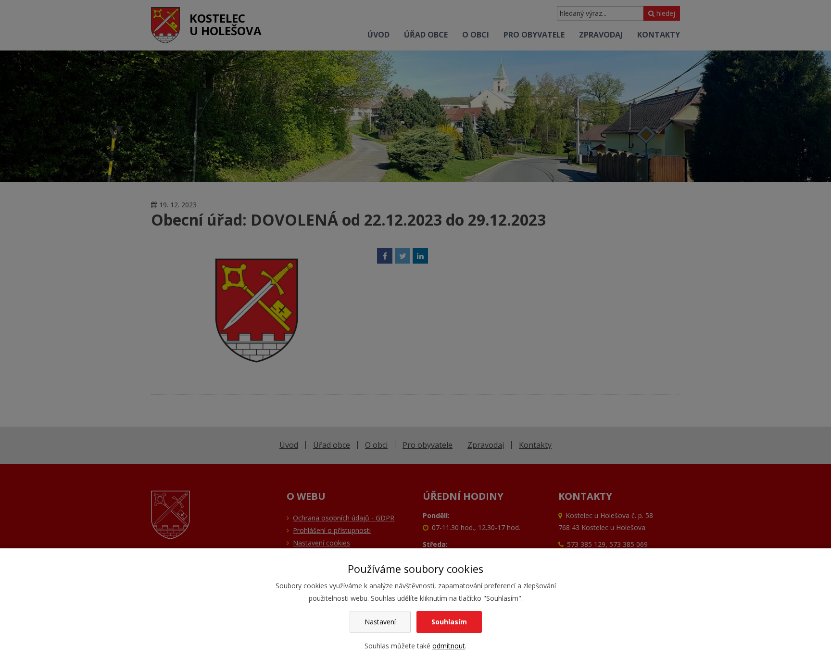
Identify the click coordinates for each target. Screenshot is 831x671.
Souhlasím (449, 621)
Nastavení (380, 621)
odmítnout (448, 645)
